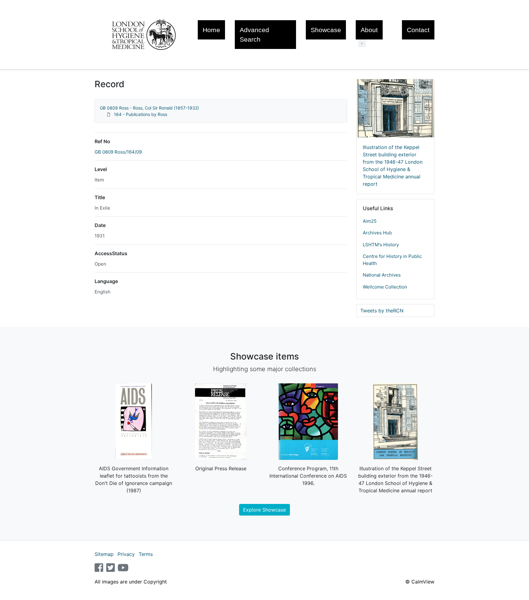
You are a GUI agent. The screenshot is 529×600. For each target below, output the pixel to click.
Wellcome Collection (385, 287)
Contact (418, 29)
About (369, 29)
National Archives (382, 275)
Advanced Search (254, 34)
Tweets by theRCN (381, 310)
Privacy (126, 554)
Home (211, 29)
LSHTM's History (381, 245)
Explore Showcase (264, 510)
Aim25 (370, 221)
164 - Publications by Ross (140, 114)
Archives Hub (377, 233)
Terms (146, 554)
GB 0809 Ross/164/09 (118, 152)
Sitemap (104, 554)
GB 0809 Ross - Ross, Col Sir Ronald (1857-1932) (149, 107)
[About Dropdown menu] (362, 43)
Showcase (326, 29)
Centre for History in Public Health (392, 259)
